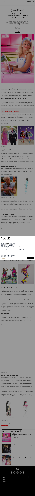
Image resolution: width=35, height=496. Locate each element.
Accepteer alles (30, 257)
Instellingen (22, 257)
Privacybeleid (3, 258)
